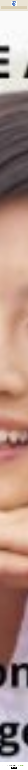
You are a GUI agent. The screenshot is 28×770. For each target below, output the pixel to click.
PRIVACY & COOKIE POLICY (9, 765)
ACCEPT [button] (14, 767)
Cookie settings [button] (21, 765)
